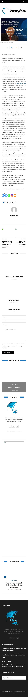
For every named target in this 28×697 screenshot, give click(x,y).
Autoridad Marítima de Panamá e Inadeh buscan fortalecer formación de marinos (7, 244)
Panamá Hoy (8, 691)
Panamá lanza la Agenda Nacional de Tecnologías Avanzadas (14, 585)
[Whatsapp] (9, 195)
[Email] (21, 47)
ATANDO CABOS (14, 384)
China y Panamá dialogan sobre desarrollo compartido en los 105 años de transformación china (13, 655)
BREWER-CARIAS (14, 300)
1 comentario (18, 589)
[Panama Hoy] (14, 10)
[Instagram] (12, 195)
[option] (14, 378)
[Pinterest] (16, 47)
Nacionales (14, 580)
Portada (1, 42)
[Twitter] (11, 47)
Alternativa (14, 26)
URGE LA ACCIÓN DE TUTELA (14, 277)
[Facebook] (7, 47)
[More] (15, 195)
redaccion (10, 33)
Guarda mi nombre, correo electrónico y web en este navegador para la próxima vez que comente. (14, 346)
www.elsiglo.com (21, 83)
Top (14, 694)
